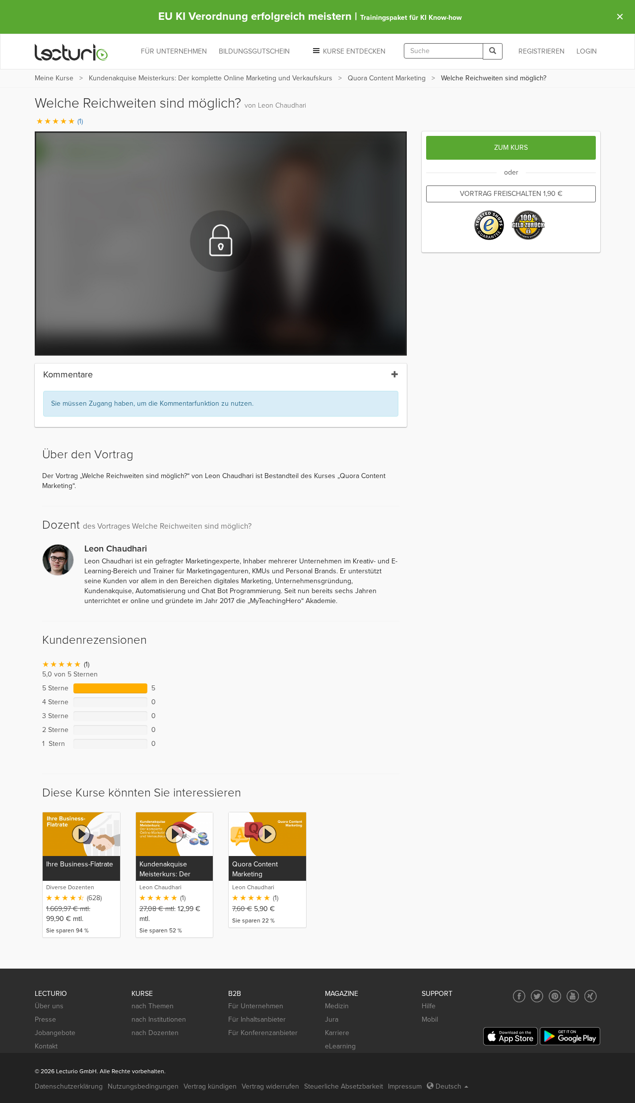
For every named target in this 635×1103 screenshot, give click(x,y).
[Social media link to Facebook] (519, 996)
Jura (331, 1019)
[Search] (493, 51)
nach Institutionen (158, 1019)
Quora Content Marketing (387, 78)
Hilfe (429, 1006)
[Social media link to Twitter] (537, 996)
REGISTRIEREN (541, 51)
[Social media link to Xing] (590, 996)
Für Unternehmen (255, 1006)
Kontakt (46, 1046)
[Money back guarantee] (528, 225)
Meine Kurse (54, 78)
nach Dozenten (155, 1033)
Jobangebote (55, 1033)
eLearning (340, 1046)
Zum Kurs (511, 147)
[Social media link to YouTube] (573, 996)
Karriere (337, 1033)
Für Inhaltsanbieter (257, 1019)
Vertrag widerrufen (270, 1086)
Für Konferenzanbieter (263, 1033)
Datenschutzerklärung (69, 1086)
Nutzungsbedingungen (143, 1086)
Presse (45, 1019)
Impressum (405, 1086)
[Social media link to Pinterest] (555, 996)
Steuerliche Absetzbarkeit (343, 1086)
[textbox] (443, 51)
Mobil (430, 1019)
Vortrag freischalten (511, 193)
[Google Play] (570, 1036)
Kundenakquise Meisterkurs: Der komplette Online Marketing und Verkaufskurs (210, 78)
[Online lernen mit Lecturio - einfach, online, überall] (71, 52)
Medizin (337, 1006)
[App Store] (510, 1036)
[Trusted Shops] (489, 225)
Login (586, 51)
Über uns (49, 1006)
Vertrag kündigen (210, 1086)
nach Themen (152, 1006)
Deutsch (448, 1086)
